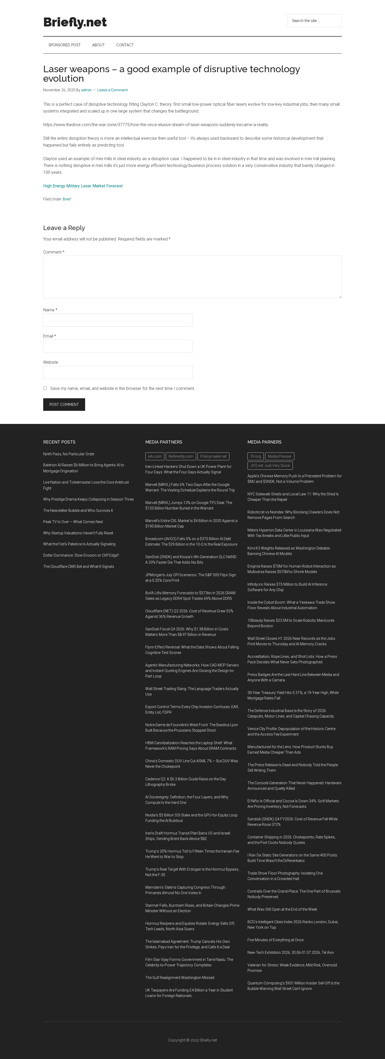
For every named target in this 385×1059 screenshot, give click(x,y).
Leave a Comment (112, 90)
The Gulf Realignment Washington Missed (179, 978)
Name (50, 309)
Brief (67, 199)
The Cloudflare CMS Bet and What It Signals (78, 566)
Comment (53, 252)
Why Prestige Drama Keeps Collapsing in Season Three (88, 499)
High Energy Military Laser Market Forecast (83, 185)
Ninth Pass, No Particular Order (69, 454)
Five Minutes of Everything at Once (276, 940)
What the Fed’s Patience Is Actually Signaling (79, 544)
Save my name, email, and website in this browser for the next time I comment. (122, 388)
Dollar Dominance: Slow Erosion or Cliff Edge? (81, 555)
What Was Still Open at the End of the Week (282, 909)
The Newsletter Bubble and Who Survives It (78, 510)
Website (50, 362)
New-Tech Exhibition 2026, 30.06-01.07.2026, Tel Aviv (291, 952)
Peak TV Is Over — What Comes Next (73, 522)
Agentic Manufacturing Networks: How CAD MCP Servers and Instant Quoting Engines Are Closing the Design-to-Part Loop (192, 670)
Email (49, 336)
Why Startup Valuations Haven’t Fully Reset (78, 533)
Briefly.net (75, 22)
